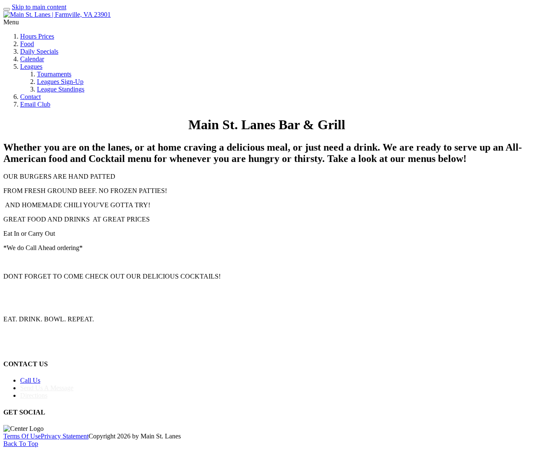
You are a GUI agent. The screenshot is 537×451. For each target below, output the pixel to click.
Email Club (35, 104)
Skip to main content (39, 6)
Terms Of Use (22, 436)
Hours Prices (37, 36)
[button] (268, 225)
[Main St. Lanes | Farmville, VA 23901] (57, 14)
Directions (33, 395)
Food (27, 43)
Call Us (30, 380)
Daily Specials (39, 51)
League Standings (60, 89)
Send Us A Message (46, 387)
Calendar (32, 59)
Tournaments (54, 74)
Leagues (31, 66)
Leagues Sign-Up (60, 81)
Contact (30, 96)
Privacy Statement (65, 436)
